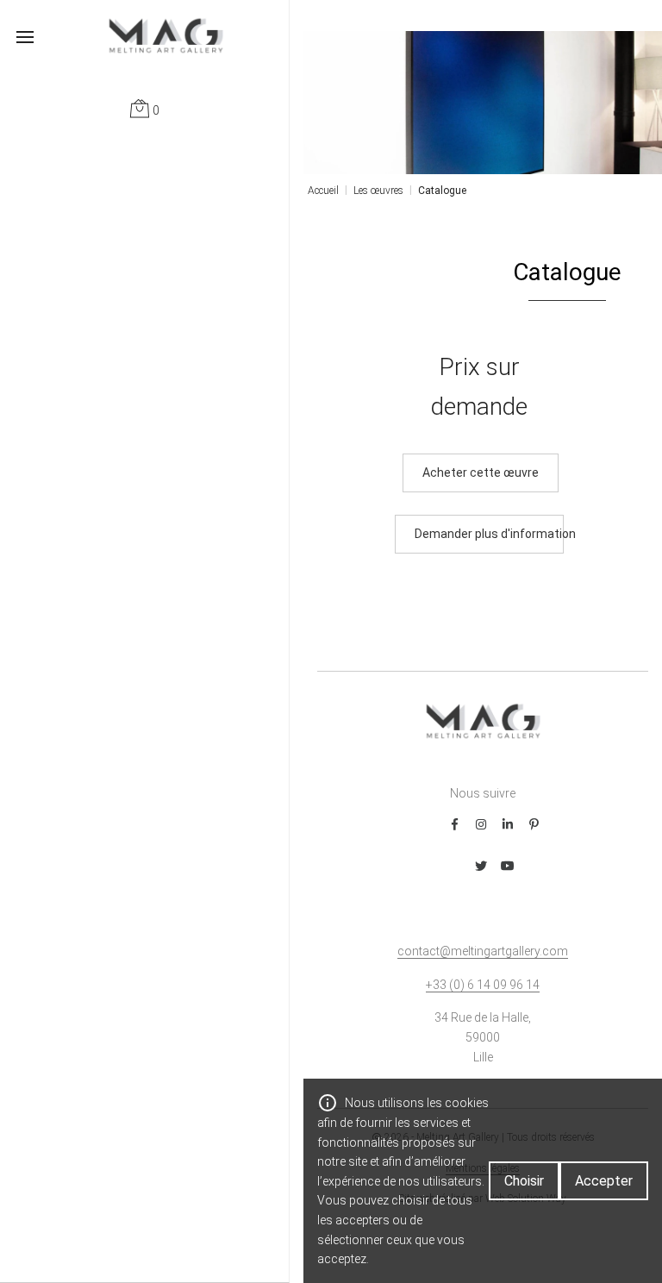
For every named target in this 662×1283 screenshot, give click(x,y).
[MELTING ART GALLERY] (144, 35)
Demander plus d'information (489, 534)
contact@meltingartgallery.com (482, 951)
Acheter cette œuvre (480, 472)
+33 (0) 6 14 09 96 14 (483, 985)
